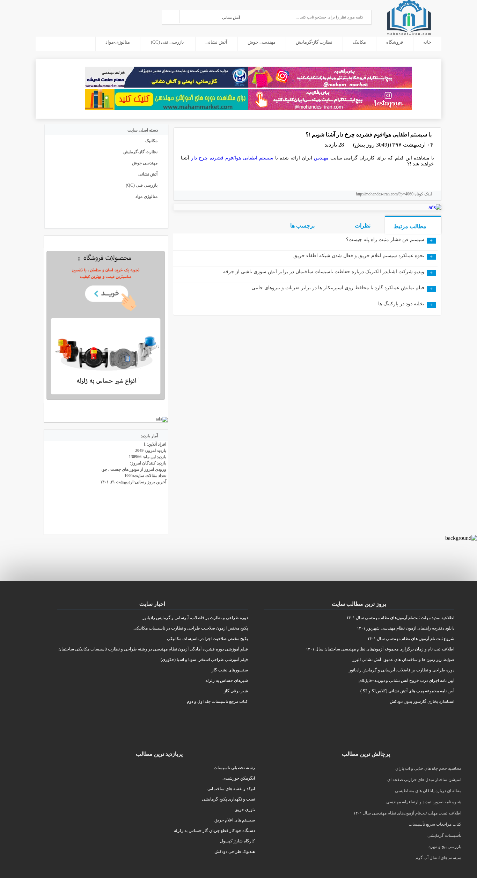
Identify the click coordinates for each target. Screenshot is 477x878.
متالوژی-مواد (117, 42)
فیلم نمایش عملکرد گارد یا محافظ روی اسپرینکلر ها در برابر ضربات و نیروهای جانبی (337, 287)
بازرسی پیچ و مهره (444, 846)
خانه (427, 42)
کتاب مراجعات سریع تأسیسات (435, 824)
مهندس (321, 158)
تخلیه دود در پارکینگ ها (401, 303)
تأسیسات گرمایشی (444, 835)
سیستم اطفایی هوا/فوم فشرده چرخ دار (232, 158)
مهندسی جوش (262, 42)
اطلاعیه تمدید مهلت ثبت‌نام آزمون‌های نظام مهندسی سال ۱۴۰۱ (407, 813)
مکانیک (359, 42)
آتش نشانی (216, 42)
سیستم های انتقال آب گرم (438, 857)
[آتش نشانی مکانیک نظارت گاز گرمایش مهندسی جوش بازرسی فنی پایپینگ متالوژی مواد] (213, 16)
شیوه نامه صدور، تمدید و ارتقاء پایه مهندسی (423, 801)
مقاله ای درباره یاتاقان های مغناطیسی (428, 790)
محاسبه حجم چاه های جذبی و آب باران (428, 768)
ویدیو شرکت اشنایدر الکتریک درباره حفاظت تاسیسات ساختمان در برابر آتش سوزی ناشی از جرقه (323, 271)
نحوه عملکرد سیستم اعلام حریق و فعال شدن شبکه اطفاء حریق (358, 255)
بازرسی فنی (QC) (167, 42)
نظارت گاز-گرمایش (314, 42)
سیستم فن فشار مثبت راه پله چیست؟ (385, 239)
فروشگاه (394, 42)
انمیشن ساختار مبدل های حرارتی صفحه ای (424, 779)
